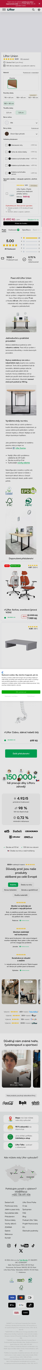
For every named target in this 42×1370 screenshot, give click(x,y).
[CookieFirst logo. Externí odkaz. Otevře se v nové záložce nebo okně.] (2, 672)
